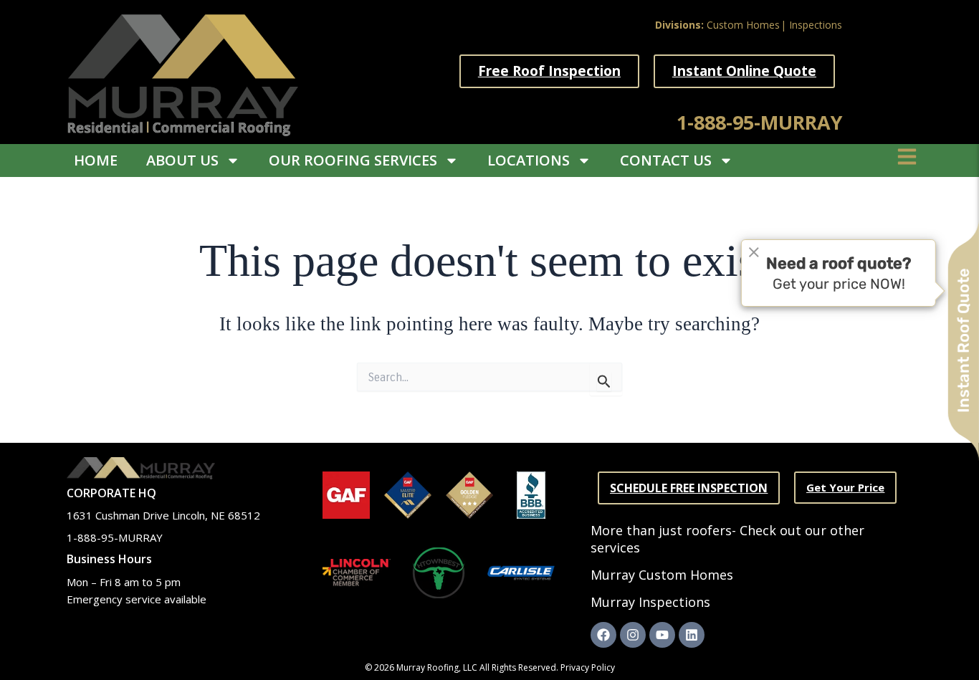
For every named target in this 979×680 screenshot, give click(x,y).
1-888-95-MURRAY (759, 122)
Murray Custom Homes (662, 574)
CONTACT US (666, 160)
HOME (96, 160)
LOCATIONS (528, 160)
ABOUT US (182, 160)
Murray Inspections (650, 601)
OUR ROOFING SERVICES (353, 160)
